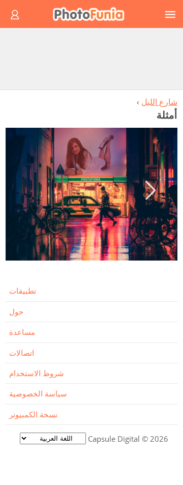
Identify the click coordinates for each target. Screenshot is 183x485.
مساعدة (22, 332)
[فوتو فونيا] (93, 14)
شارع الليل (159, 101)
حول (16, 311)
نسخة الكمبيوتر (33, 414)
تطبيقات (22, 291)
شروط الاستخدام (36, 373)
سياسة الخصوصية (38, 393)
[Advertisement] (91, 58)
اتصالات (21, 353)
